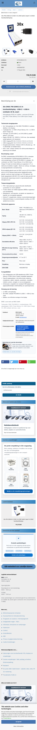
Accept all (18, 722)
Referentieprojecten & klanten (12, 613)
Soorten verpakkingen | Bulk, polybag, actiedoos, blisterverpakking (17, 661)
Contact (5, 630)
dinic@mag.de (23, 317)
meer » (14, 10)
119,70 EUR (18, 524)
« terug (9, 10)
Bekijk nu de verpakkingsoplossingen (18, 491)
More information (19, 726)
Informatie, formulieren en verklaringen (14, 624)
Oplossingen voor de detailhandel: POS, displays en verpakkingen (18, 655)
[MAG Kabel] (19, 3)
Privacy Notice (7, 718)
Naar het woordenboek (10, 432)
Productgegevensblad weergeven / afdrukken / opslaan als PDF (23, 328)
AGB (4, 636)
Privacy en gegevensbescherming (12, 639)
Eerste (4, 10)
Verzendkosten (7, 633)
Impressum (6, 627)
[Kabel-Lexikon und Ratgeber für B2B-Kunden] (18, 414)
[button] (4, 81)
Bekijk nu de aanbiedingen (18, 555)
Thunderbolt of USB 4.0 (9, 675)
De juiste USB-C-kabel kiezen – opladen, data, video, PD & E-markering (19, 670)
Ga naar (18, 395)
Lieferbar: (4, 62)
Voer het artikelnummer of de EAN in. (12, 387)
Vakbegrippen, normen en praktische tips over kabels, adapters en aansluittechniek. (17, 429)
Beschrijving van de (8, 101)
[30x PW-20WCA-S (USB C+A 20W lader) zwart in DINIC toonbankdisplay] (18, 34)
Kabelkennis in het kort (18, 408)
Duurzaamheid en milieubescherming (14, 616)
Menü (2, 2)
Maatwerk (6, 665)
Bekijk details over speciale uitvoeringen (12, 351)
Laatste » (20, 10)
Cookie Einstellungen (9, 642)
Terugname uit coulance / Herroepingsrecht (15, 619)
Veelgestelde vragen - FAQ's (11, 621)
